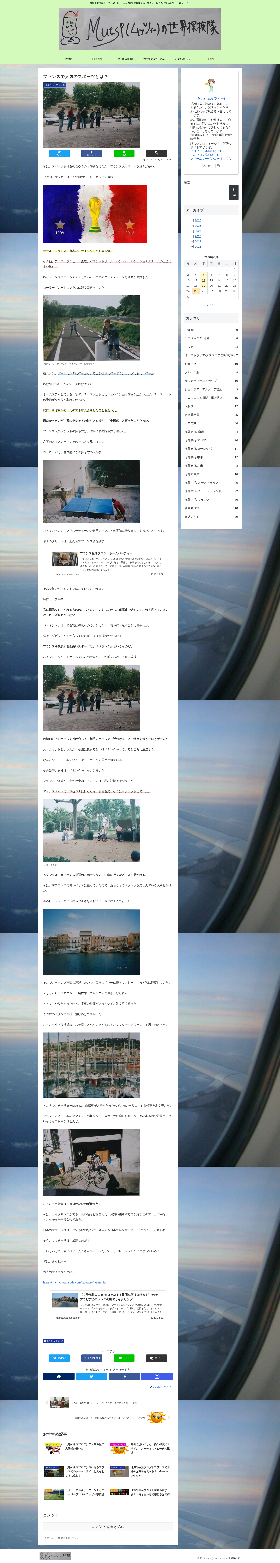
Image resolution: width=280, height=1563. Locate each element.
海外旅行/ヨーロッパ (211, 448)
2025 (198, 225)
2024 (198, 231)
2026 (198, 220)
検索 (187, 182)
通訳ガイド (211, 516)
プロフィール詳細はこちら (207, 151)
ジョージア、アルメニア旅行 (211, 389)
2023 (198, 236)
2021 (198, 246)
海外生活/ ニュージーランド (211, 491)
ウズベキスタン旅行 (211, 338)
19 (203, 285)
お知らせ (211, 364)
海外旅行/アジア (211, 440)
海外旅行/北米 (211, 465)
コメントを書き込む (108, 1527)
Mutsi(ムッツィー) (211, 98)
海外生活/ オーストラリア (211, 482)
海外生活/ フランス (55, 1341)
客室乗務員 (211, 414)
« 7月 (210, 305)
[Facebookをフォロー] (124, 1376)
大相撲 (211, 406)
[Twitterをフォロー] (91, 1376)
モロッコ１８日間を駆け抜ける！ (211, 397)
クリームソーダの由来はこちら (210, 158)
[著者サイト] (59, 1376)
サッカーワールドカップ (211, 380)
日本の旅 (211, 423)
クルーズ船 (211, 372)
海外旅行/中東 (211, 457)
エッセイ (211, 347)
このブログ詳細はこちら (206, 155)
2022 (198, 241)
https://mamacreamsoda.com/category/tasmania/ (74, 1282)
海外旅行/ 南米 (211, 431)
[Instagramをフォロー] (157, 1376)
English (211, 330)
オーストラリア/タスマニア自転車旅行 (211, 355)
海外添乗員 (211, 474)
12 (203, 280)
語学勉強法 (211, 508)
